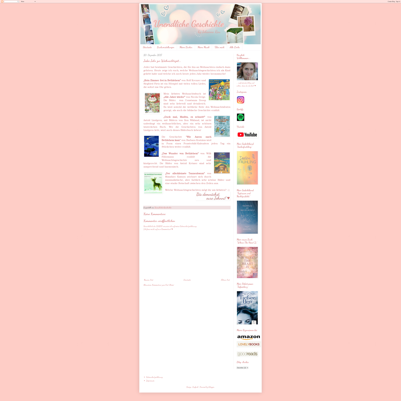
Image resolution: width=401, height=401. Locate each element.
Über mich (219, 47)
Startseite (147, 47)
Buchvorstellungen (165, 47)
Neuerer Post (148, 280)
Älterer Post (225, 280)
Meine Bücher (186, 47)
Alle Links (235, 47)
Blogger (211, 387)
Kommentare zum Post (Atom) (163, 285)
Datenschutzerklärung (154, 377)
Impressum (150, 380)
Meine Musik (203, 47)
